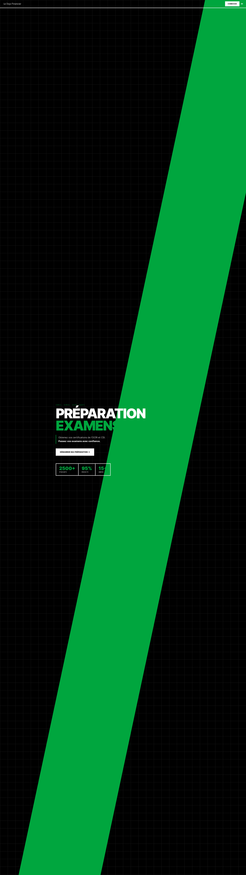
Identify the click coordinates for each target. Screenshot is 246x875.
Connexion (232, 4)
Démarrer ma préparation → (75, 452)
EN (242, 4)
